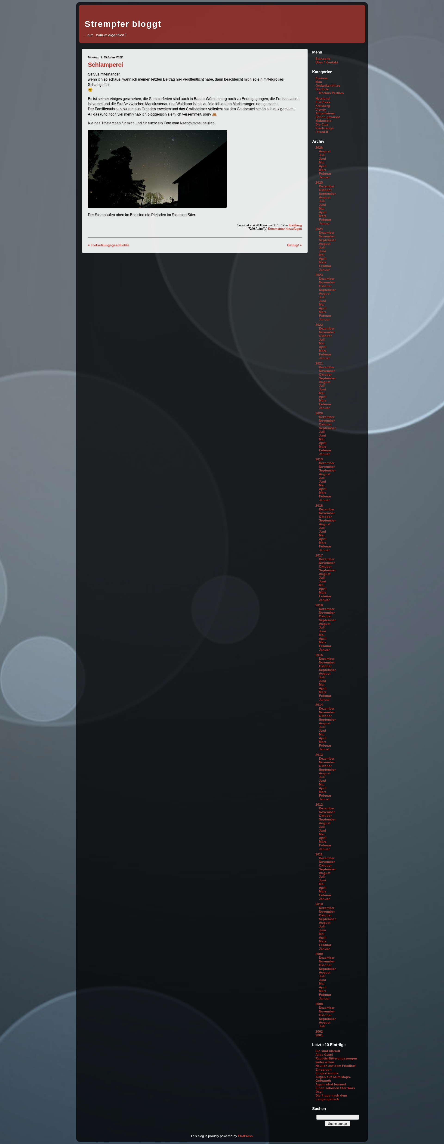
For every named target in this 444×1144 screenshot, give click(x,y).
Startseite (322, 58)
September (327, 193)
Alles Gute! (324, 1054)
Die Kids (322, 89)
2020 (319, 413)
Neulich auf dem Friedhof (335, 1066)
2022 (319, 325)
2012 (319, 804)
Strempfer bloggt (123, 24)
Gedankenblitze (327, 85)
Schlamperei (105, 64)
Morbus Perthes (331, 93)
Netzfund (322, 98)
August (324, 151)
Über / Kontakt (326, 62)
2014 (319, 705)
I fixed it (321, 132)
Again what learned (330, 1084)
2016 (319, 605)
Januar (324, 177)
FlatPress (322, 102)
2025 (319, 182)
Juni (322, 158)
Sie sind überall (327, 1051)
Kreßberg (295, 225)
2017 (319, 555)
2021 (319, 363)
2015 (319, 655)
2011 (319, 854)
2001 (319, 1035)
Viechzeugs (324, 128)
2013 (319, 755)
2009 (319, 954)
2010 (319, 904)
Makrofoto (323, 121)
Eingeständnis (326, 1073)
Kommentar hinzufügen (285, 228)
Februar (325, 173)
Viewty (320, 109)
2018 (319, 505)
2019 (319, 459)
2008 (319, 1004)
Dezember (326, 186)
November (327, 236)
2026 (319, 147)
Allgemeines (325, 113)
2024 (319, 229)
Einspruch (323, 1069)
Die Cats (322, 124)
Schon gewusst (327, 117)
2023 (319, 275)
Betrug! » (294, 245)
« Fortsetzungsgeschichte (108, 245)
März (322, 170)
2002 (319, 1031)
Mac (318, 82)
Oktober (325, 190)
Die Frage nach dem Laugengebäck (331, 1097)
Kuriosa (321, 78)
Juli (322, 155)
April (322, 166)
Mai (321, 162)
